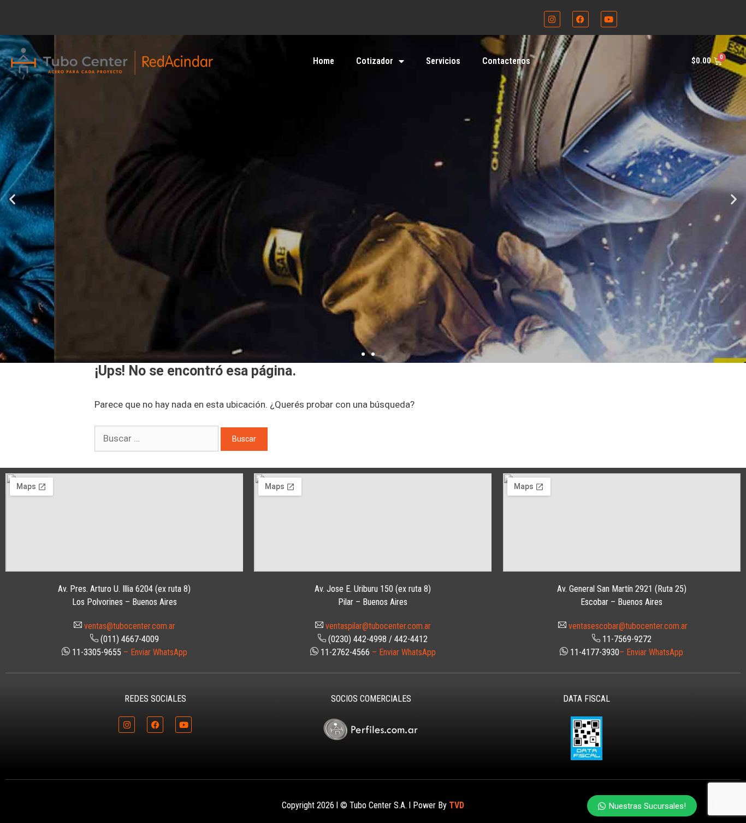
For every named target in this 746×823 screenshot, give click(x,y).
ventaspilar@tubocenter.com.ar (378, 626)
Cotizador (374, 61)
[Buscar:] (157, 438)
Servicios (443, 61)
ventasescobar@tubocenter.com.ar (628, 626)
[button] (12, 198)
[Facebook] (580, 19)
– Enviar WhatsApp (155, 652)
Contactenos (506, 61)
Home (323, 61)
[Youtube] (609, 19)
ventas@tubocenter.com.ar (129, 626)
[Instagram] (552, 19)
